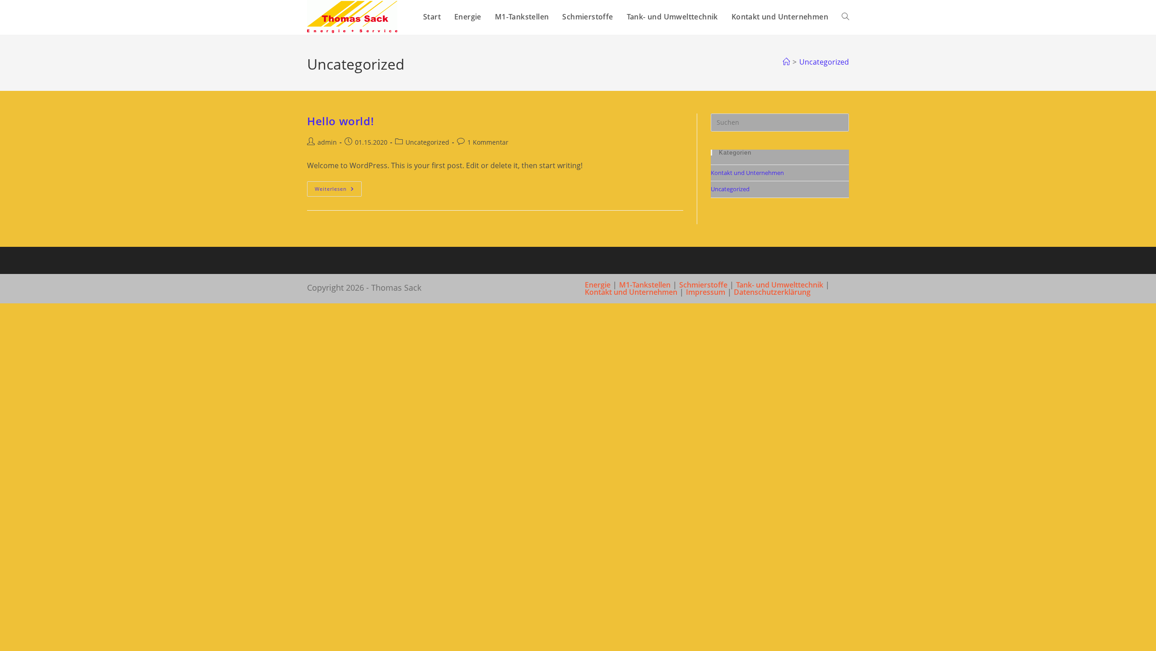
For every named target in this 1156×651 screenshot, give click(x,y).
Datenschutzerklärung (772, 292)
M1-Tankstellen (645, 285)
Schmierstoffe (703, 285)
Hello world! (340, 120)
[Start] (786, 62)
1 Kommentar (487, 142)
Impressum (705, 292)
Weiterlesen (338, 190)
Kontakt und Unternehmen (747, 173)
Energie (598, 285)
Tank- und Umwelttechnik (779, 285)
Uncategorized (824, 62)
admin (327, 142)
